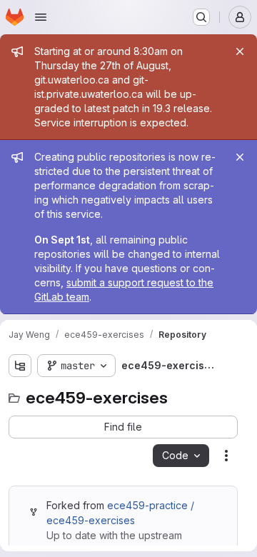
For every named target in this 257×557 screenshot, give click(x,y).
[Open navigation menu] (40, 17)
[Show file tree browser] (20, 365)
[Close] (239, 51)
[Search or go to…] (201, 17)
